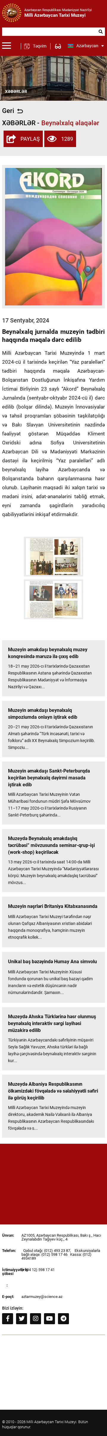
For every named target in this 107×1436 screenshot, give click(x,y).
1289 (67, 139)
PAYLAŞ (30, 139)
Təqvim (39, 46)
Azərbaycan (87, 46)
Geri (8, 111)
